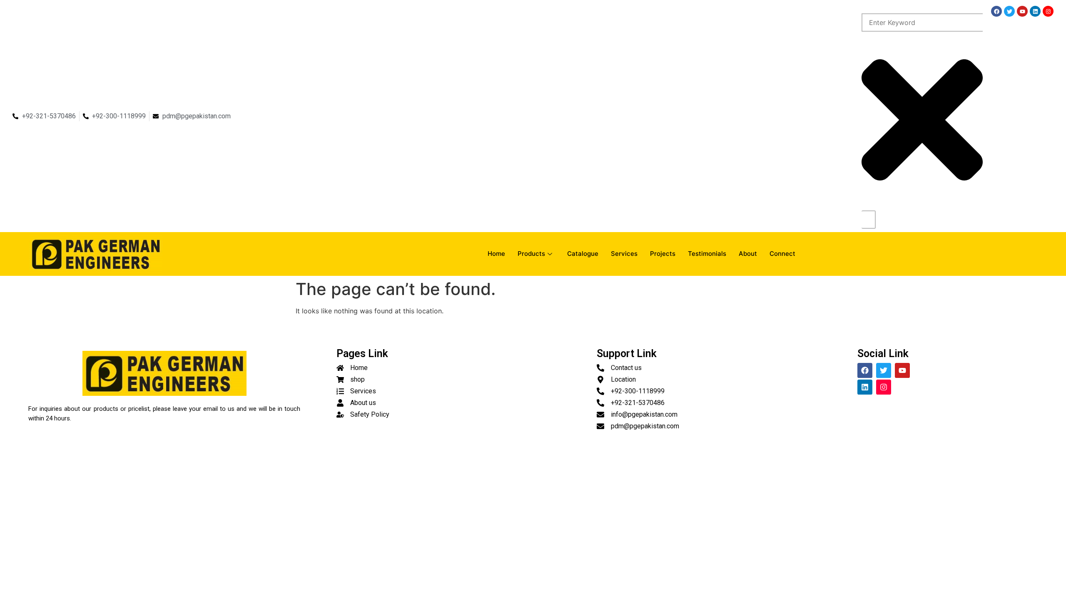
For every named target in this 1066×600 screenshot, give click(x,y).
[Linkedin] (1035, 11)
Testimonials (707, 254)
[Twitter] (1009, 11)
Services (624, 254)
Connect (782, 254)
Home (496, 254)
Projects (662, 254)
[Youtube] (1022, 11)
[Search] (869, 219)
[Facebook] (996, 11)
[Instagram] (1048, 11)
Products (531, 254)
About (748, 254)
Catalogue (582, 254)
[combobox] (922, 22)
